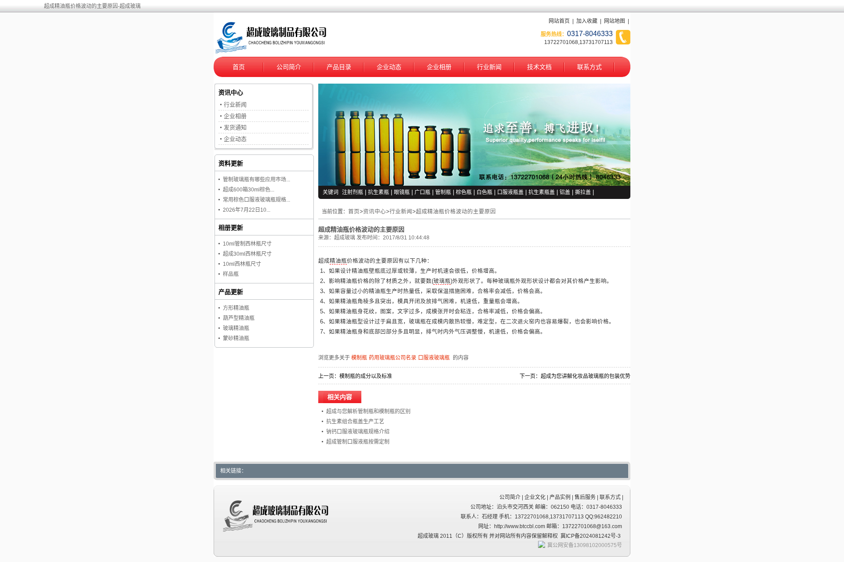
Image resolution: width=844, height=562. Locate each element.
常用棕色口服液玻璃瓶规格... (256, 200)
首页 (239, 66)
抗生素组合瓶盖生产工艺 (355, 422)
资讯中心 (374, 212)
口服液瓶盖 (510, 192)
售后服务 (585, 497)
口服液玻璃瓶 (434, 358)
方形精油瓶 (236, 308)
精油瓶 (338, 261)
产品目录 (339, 66)
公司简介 (288, 66)
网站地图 (614, 21)
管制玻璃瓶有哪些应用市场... (256, 179)
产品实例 (560, 497)
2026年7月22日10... (246, 210)
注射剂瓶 (352, 192)
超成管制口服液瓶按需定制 (357, 442)
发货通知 (235, 127)
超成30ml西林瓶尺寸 (247, 254)
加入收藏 (586, 21)
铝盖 (565, 192)
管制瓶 (443, 192)
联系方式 (589, 66)
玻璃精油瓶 (236, 328)
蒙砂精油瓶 (236, 338)
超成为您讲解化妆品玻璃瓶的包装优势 (585, 376)
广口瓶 (422, 192)
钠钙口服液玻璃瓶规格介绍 (357, 432)
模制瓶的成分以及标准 (365, 376)
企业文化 (535, 497)
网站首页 (559, 21)
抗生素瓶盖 (541, 192)
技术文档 (539, 66)
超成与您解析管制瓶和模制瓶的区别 (368, 411)
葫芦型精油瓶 (239, 318)
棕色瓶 (464, 192)
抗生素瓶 (378, 192)
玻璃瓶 (442, 281)
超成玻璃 (344, 238)
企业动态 (389, 66)
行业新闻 (489, 66)
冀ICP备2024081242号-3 (590, 536)
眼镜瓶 (402, 192)
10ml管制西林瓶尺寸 (247, 244)
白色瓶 (484, 192)
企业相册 (439, 66)
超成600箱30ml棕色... (248, 190)
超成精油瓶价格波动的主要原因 (456, 212)
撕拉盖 (583, 192)
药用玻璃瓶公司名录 (392, 358)
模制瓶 (359, 358)
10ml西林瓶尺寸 (242, 264)
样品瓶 (231, 274)
